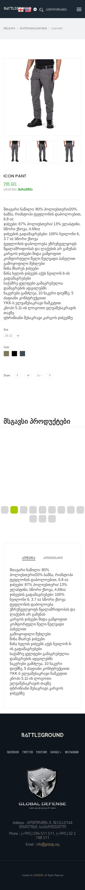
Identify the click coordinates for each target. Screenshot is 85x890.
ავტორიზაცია (56, 10)
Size (6, 330)
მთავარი (9, 28)
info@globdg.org (48, 844)
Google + (56, 752)
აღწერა (28, 558)
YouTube (41, 752)
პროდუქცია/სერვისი (33, 28)
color (6, 347)
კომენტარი (53, 558)
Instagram (71, 752)
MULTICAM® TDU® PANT (42, 480)
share (7, 375)
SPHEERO (39, 875)
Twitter (27, 752)
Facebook (13, 752)
